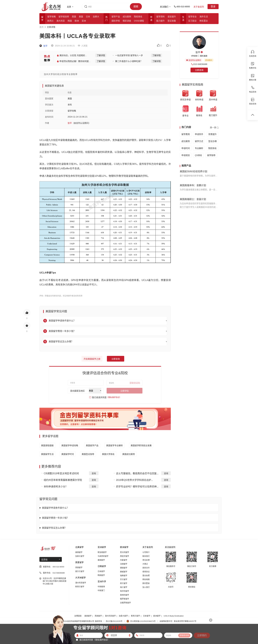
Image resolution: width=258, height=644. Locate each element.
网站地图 (146, 579)
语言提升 (172, 16)
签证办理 (212, 141)
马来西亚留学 (103, 556)
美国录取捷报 (47, 445)
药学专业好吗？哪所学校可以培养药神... (137, 486)
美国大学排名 (108, 454)
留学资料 (160, 16)
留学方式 (199, 141)
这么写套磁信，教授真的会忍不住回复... (137, 473)
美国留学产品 (92, 445)
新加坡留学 (102, 552)
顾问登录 (146, 583)
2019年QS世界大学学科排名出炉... (134, 480)
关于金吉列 (199, 7)
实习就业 (192, 21)
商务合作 (146, 568)
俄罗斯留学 (124, 599)
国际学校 (116, 21)
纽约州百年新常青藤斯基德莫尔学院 (63, 480)
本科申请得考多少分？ (56, 486)
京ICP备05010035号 (114, 621)
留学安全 (192, 16)
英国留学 (78, 568)
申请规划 (185, 155)
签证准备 (172, 21)
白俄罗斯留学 (125, 603)
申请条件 (199, 134)
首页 (41, 27)
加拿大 (96, 16)
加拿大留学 (79, 556)
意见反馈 (146, 560)
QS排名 (198, 155)
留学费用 (185, 134)
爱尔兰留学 (79, 571)
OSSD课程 (139, 21)
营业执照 (146, 576)
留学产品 (116, 16)
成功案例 (127, 16)
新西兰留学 (79, 587)
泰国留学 (101, 560)
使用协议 (146, 572)
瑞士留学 (123, 587)
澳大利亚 (60, 21)
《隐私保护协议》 (114, 397)
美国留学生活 (47, 454)
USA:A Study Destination (174, 616)
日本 (88, 16)
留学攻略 (51, 16)
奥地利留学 (124, 595)
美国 (81, 16)
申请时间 (185, 148)
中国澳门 (101, 591)
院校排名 (138, 16)
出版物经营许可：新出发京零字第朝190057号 (178, 621)
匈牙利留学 (124, 591)
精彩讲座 (127, 21)
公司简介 (146, 552)
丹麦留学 (123, 560)
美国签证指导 (88, 454)
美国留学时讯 (67, 454)
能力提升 (160, 21)
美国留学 (78, 552)
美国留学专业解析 (114, 445)
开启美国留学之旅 (92, 359)
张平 (45, 46)
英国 (74, 16)
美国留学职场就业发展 (141, 445)
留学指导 (211, 155)
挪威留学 (123, 572)
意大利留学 (124, 552)
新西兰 (50, 21)
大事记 (145, 564)
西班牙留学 (124, 556)
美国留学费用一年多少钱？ (55, 518)
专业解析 (199, 148)
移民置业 (203, 21)
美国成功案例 (128, 454)
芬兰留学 (123, 579)
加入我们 (146, 587)
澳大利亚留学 (80, 583)
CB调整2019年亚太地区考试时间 (61, 473)
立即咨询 (115, 359)
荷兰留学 (123, 583)
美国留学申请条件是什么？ (55, 508)
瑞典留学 (123, 576)
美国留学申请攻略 (69, 445)
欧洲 (77, 21)
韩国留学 (101, 575)
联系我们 (146, 556)
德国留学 (123, 568)
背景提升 (212, 134)
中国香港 (101, 587)
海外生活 (203, 16)
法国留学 (123, 564)
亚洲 (84, 21)
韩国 (70, 21)
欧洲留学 (157, 616)
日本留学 (101, 571)
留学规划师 (64, 16)
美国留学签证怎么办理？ (54, 528)
